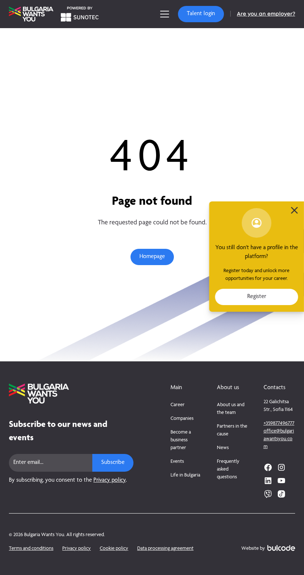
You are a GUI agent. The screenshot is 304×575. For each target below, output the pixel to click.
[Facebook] (268, 467)
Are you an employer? (266, 14)
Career (178, 405)
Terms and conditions (31, 548)
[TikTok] (281, 493)
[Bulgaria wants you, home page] (71, 394)
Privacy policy (109, 481)
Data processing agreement (165, 548)
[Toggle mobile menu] (164, 14)
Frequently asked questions (228, 469)
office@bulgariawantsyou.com (279, 439)
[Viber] (268, 493)
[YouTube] (281, 480)
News (223, 448)
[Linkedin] (268, 480)
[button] (201, 14)
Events (177, 461)
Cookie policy (114, 548)
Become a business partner (181, 440)
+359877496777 (279, 423)
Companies (182, 418)
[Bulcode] (281, 548)
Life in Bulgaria (185, 475)
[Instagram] (281, 467)
